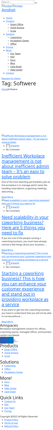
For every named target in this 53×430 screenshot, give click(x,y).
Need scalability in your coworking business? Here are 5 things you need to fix (25, 225)
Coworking (16, 37)
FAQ (12, 56)
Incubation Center (19, 40)
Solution (10, 34)
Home (9, 17)
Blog (12, 63)
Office (13, 43)
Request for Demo (11, 78)
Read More (7, 197)
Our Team (15, 53)
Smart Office (16, 24)
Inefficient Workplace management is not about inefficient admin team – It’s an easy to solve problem (25, 166)
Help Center (16, 69)
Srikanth (14, 145)
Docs (12, 60)
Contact (10, 73)
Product (10, 21)
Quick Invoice (17, 27)
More (9, 50)
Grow (13, 30)
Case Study (16, 66)
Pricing (9, 47)
